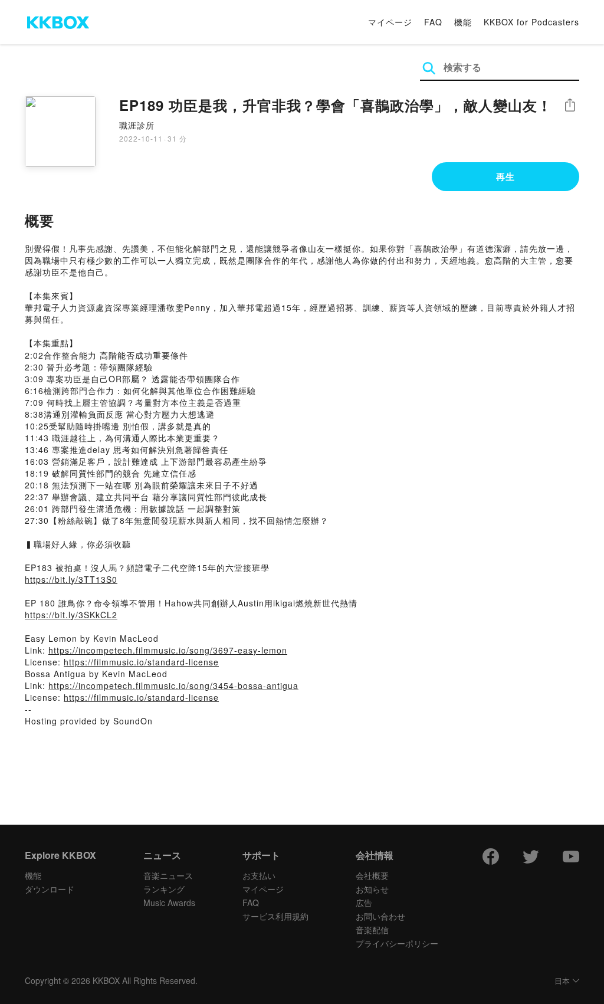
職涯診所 (137, 125)
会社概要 (372, 875)
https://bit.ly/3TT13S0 (71, 579)
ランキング (164, 889)
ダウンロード (49, 889)
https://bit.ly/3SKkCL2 (71, 615)
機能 (463, 22)
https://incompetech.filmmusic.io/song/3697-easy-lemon (167, 650)
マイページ (390, 22)
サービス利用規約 (275, 916)
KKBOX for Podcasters (531, 22)
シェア (569, 105)
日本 (562, 981)
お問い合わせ (380, 916)
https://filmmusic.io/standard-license (141, 662)
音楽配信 (372, 930)
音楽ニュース (168, 875)
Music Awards (169, 902)
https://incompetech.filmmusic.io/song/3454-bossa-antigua (173, 685)
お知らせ (372, 889)
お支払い (258, 875)
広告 (364, 902)
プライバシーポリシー (397, 943)
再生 (505, 176)
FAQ (433, 22)
